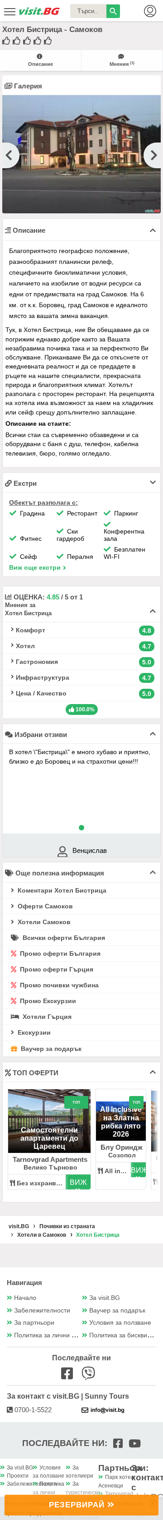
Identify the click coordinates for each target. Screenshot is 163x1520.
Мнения (122, 64)
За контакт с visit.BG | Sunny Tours (68, 1396)
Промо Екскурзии (47, 1000)
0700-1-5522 (32, 1410)
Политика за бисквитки (122, 1335)
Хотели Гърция (46, 1016)
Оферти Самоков (44, 906)
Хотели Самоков (43, 922)
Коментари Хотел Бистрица (61, 890)
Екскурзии (33, 1032)
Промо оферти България (59, 953)
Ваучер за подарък (50, 1048)
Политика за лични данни (52, 1335)
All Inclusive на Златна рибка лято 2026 (121, 1121)
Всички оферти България (63, 937)
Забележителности (42, 1310)
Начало (25, 1297)
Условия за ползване (120, 1322)
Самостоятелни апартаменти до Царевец (49, 1138)
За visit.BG (104, 1297)
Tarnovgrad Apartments (50, 1159)
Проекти (18, 1476)
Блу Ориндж (122, 1147)
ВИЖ (78, 1182)
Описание (40, 64)
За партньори (34, 1322)
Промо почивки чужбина (58, 985)
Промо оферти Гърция (55, 969)
